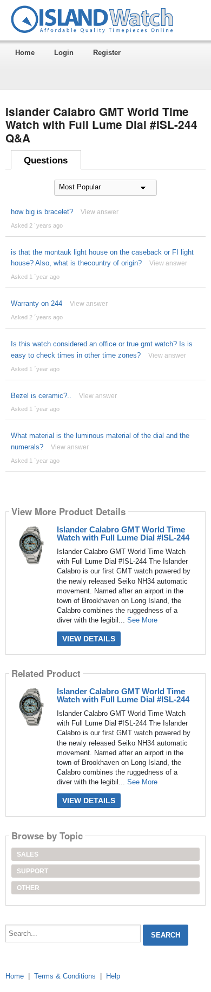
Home (25, 53)
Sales (27, 854)
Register (107, 53)
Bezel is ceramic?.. (41, 396)
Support (32, 871)
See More (142, 620)
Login (64, 53)
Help (113, 976)
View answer (99, 212)
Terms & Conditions (65, 976)
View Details (88, 638)
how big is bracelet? (42, 212)
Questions (46, 160)
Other (28, 888)
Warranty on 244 (36, 303)
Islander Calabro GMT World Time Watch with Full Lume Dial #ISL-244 (123, 533)
